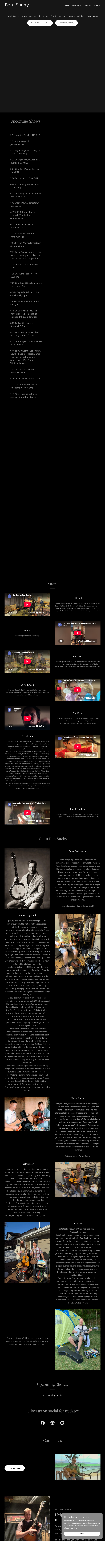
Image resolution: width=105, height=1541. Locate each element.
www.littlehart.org (31, 695)
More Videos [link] (77, 5)
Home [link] (67, 5)
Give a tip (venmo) (66, 23)
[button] (97, 5)
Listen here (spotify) (40, 23)
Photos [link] (88, 5)
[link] (28, 6)
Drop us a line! (15, 1468)
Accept (82, 1533)
